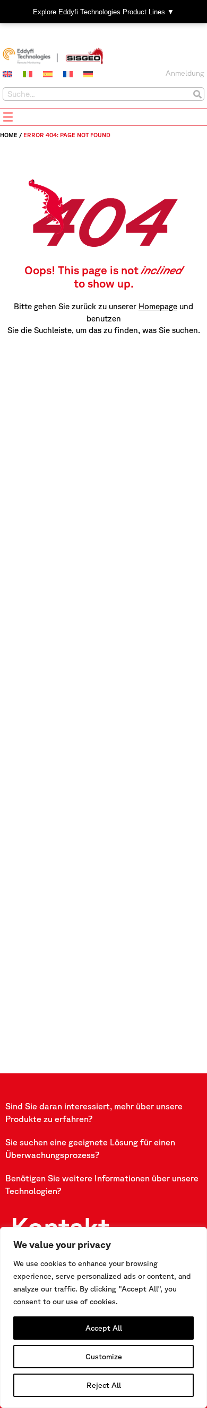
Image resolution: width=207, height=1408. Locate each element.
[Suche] (197, 94)
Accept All (103, 1328)
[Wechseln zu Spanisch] (48, 74)
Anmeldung (185, 73)
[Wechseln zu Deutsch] (88, 74)
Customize (103, 1356)
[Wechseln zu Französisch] (68, 74)
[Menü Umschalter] (8, 117)
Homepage (158, 306)
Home (9, 134)
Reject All (104, 1385)
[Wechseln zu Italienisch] (28, 74)
